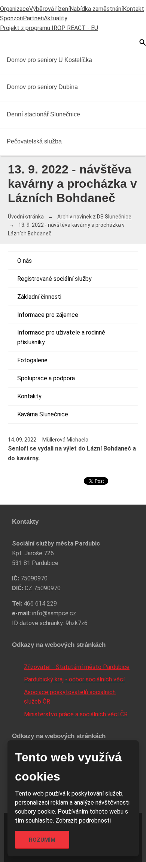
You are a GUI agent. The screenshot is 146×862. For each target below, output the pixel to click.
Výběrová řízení (49, 8)
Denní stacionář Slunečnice (43, 114)
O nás (24, 260)
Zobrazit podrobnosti (83, 820)
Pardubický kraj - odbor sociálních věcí (74, 679)
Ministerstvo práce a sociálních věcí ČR (76, 714)
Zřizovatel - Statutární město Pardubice (77, 667)
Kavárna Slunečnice (42, 414)
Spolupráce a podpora (46, 378)
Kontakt (133, 8)
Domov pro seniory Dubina (42, 87)
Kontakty (29, 396)
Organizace (14, 8)
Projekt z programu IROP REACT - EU (49, 28)
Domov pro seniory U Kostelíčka (49, 60)
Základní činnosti (39, 296)
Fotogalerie (32, 360)
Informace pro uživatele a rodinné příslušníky (61, 337)
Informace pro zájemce (47, 314)
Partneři (33, 18)
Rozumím (42, 839)
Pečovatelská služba (34, 141)
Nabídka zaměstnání (96, 8)
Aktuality (55, 18)
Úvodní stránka (26, 217)
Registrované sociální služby (54, 278)
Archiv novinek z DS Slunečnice (94, 217)
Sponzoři (11, 18)
